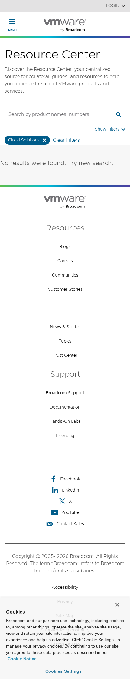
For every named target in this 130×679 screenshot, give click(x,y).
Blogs (65, 247)
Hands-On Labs (65, 421)
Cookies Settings (63, 671)
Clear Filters (66, 140)
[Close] (117, 605)
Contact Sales (70, 524)
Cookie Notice (22, 658)
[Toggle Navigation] (12, 21)
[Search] (118, 114)
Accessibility (65, 587)
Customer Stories (65, 289)
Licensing (65, 436)
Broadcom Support (65, 393)
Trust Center (65, 355)
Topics (65, 341)
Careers (65, 261)
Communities (65, 275)
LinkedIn (70, 490)
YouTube (70, 513)
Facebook (70, 479)
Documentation (65, 407)
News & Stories (65, 327)
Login (112, 6)
